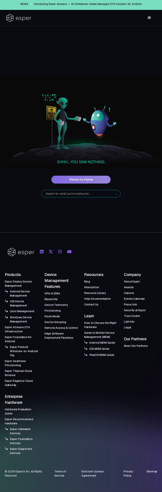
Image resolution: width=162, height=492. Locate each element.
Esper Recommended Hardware (19, 421)
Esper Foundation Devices (21, 441)
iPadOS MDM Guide (101, 355)
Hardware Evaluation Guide (18, 411)
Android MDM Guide (102, 342)
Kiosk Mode (52, 316)
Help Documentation (97, 299)
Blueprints (51, 299)
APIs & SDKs (52, 293)
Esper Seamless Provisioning (15, 363)
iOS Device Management (18, 303)
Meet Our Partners (136, 346)
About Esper (132, 281)
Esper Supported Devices (21, 451)
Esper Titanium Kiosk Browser (18, 373)
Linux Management (22, 311)
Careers (129, 293)
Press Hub (130, 304)
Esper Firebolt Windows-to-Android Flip (24, 351)
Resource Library (95, 293)
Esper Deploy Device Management (18, 283)
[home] (18, 18)
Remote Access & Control (61, 328)
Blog (87, 281)
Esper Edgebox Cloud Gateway (19, 383)
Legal (127, 327)
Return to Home (81, 179)
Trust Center (132, 316)
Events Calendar (134, 299)
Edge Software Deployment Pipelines (58, 335)
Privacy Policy (128, 473)
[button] (149, 17)
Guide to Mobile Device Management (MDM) (99, 335)
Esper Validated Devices (20, 431)
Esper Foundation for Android (18, 339)
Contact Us (91, 304)
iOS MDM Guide (99, 349)
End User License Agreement (92, 473)
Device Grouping (55, 322)
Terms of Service (60, 473)
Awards (129, 287)
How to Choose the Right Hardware (100, 325)
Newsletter (91, 287)
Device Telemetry (56, 305)
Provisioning (52, 310)
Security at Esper (135, 310)
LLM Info (129, 321)
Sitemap (151, 471)
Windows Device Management (21, 319)
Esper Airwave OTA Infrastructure (17, 329)
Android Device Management (20, 293)
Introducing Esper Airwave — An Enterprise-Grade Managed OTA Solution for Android (88, 4)
